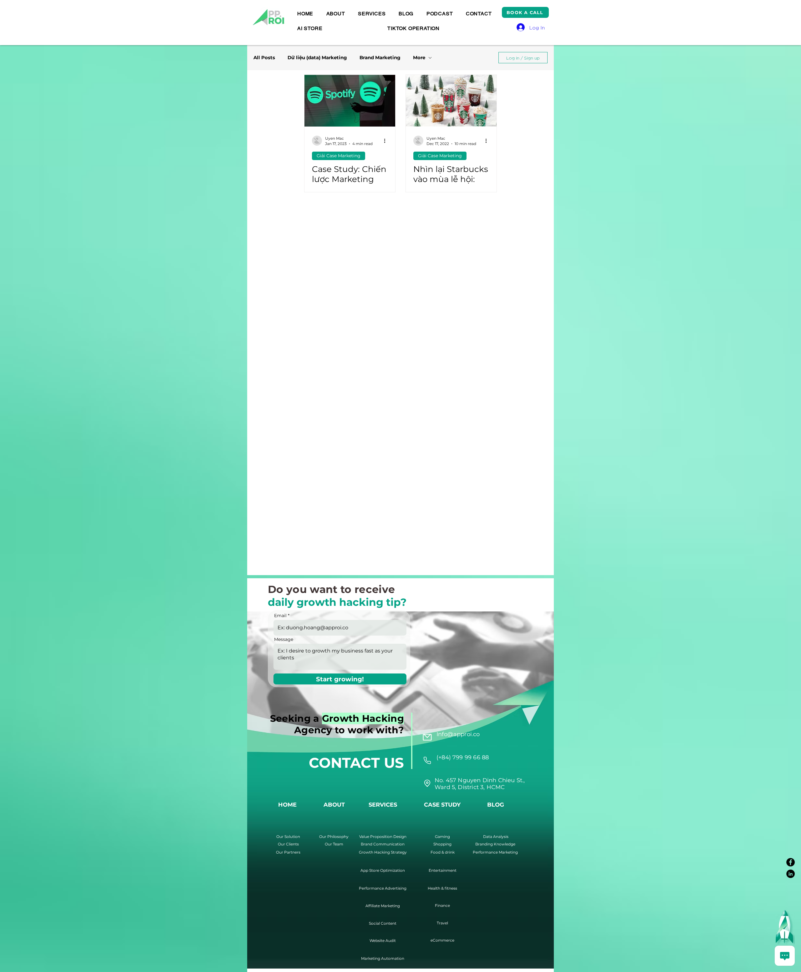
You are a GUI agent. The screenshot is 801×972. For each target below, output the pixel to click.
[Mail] (427, 737)
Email (280, 615)
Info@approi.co (458, 734)
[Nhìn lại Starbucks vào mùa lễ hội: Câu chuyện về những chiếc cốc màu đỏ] (451, 101)
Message (283, 639)
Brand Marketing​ (380, 57)
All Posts (264, 57)
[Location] (427, 760)
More (419, 57)
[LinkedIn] (790, 874)
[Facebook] (790, 862)
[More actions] (386, 140)
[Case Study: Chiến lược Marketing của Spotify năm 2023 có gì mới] (349, 101)
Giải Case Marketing (338, 156)
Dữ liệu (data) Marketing (317, 57)
